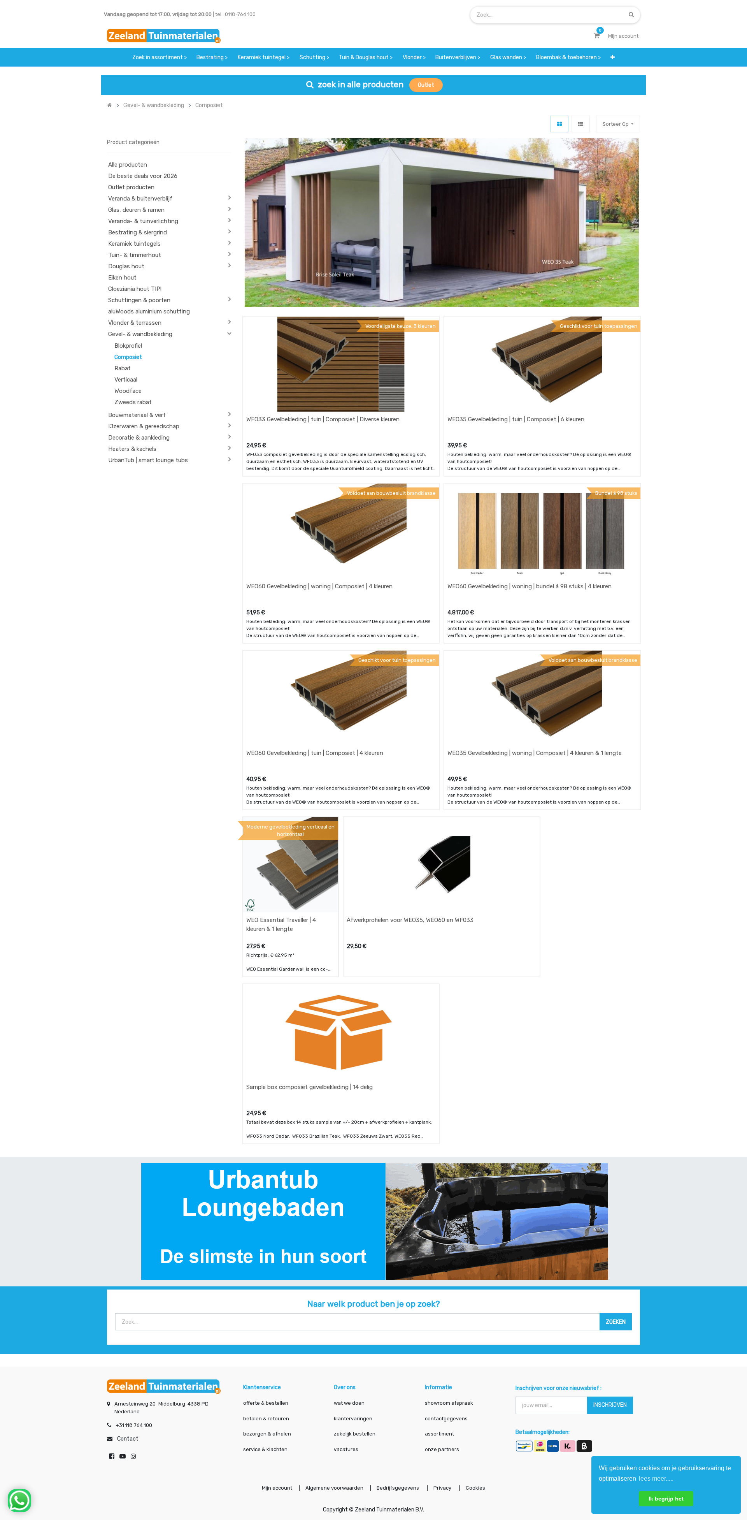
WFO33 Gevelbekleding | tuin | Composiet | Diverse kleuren (323, 419)
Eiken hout (122, 277)
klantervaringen (353, 1418)
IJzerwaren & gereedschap (143, 426)
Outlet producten (131, 187)
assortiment (439, 1434)
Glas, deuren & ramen (136, 209)
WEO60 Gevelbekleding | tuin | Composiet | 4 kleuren (314, 752)
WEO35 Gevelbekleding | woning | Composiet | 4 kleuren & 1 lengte (534, 752)
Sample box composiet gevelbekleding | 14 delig (309, 1087)
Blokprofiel (128, 345)
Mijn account (277, 1488)
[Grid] (559, 124)
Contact (128, 1439)
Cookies (475, 1488)
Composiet (128, 357)
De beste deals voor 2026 (142, 175)
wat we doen (349, 1403)
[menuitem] (159, 57)
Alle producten (127, 164)
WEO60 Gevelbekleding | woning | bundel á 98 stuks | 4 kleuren (529, 586)
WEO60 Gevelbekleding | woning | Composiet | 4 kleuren (319, 586)
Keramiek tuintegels (134, 243)
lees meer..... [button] (656, 1478)
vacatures (346, 1449)
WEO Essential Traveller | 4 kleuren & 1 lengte (281, 924)
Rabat (122, 368)
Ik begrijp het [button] (666, 1498)
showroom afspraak (449, 1403)
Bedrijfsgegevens (398, 1488)
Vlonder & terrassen (134, 322)
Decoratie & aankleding (139, 437)
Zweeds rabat (133, 402)
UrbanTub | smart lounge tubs (148, 460)
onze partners (442, 1449)
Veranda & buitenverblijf (140, 198)
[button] (612, 57)
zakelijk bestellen (354, 1434)
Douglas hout (126, 266)
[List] (581, 124)
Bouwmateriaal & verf (137, 415)
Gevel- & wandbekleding (140, 334)
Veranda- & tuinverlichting (143, 221)
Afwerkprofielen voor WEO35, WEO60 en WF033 (410, 920)
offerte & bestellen (266, 1403)
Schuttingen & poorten (139, 300)
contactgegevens (446, 1418)
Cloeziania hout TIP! (134, 288)
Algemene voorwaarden (334, 1488)
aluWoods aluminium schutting (149, 311)
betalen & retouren (266, 1418)
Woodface (128, 390)
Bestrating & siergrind (137, 232)
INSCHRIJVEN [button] (610, 1405)
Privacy (442, 1488)
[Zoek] (631, 14)
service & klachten (265, 1449)
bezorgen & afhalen (267, 1434)
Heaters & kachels (132, 448)
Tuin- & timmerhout (134, 255)
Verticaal (125, 379)
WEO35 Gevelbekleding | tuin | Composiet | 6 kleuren (515, 419)
